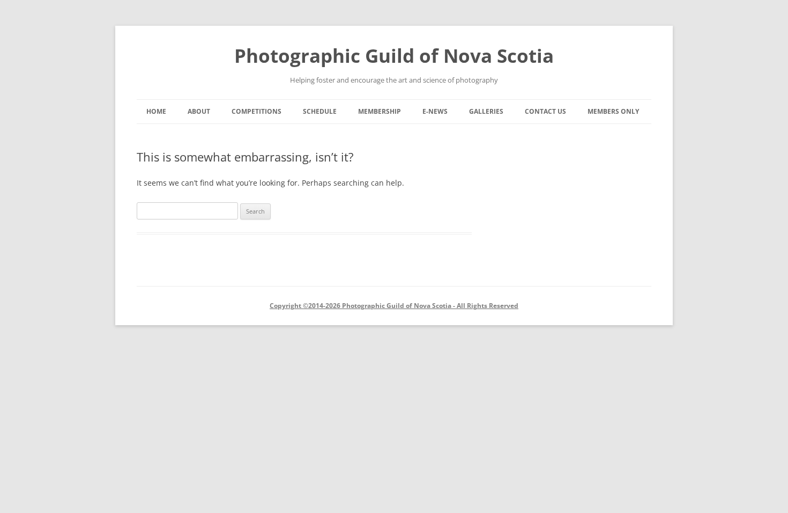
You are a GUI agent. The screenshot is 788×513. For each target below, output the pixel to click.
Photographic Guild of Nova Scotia (394, 55)
